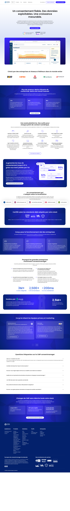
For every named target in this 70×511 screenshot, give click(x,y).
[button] (36, 345)
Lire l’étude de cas (13, 336)
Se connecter (42, 2)
